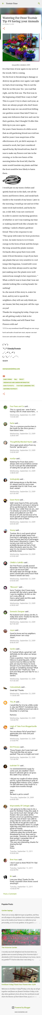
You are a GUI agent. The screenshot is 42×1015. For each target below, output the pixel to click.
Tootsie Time (11, 3)
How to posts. (8, 385)
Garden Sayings (7, 910)
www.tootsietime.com (11, 369)
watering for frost (10, 389)
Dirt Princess (15, 747)
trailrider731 (15, 766)
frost (21, 379)
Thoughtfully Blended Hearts (21, 442)
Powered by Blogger (22, 1007)
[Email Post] (4, 377)
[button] (4, 28)
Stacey (12, 530)
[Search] (39, 3)
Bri (11, 876)
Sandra (13, 649)
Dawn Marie (14, 500)
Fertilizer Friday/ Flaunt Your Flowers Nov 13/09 (19, 984)
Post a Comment (9, 894)
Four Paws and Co (17, 406)
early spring (7, 379)
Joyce (12, 630)
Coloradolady (15, 687)
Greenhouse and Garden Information (16, 382)
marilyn (13, 458)
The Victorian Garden (9, 947)
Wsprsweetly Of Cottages (20, 806)
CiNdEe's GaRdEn (16, 562)
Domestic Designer (17, 611)
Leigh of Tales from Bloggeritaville (23, 726)
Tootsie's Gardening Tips (25, 385)
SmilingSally (14, 479)
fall (15, 379)
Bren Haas (14, 859)
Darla (12, 423)
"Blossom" (14, 587)
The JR (12, 702)
